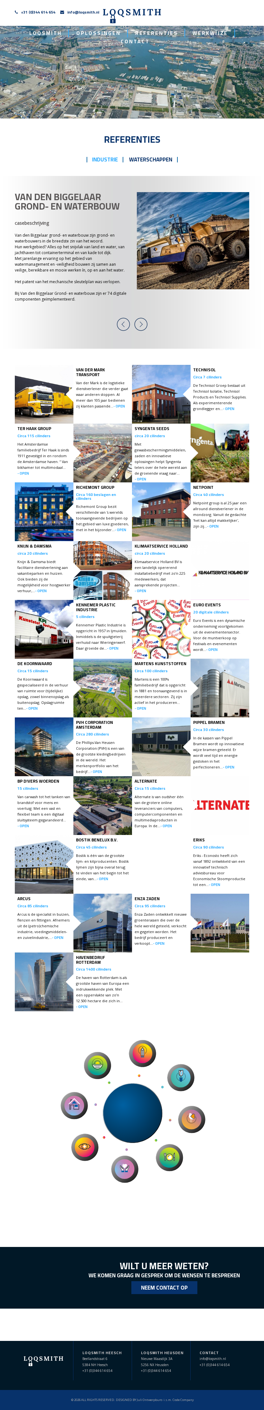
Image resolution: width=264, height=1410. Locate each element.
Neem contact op (164, 1287)
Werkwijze (210, 33)
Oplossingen (98, 33)
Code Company (183, 1400)
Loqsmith (45, 33)
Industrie (105, 159)
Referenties (156, 33)
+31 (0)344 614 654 (38, 12)
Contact (135, 41)
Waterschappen (150, 159)
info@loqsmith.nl (83, 12)
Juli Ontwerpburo (149, 1400)
